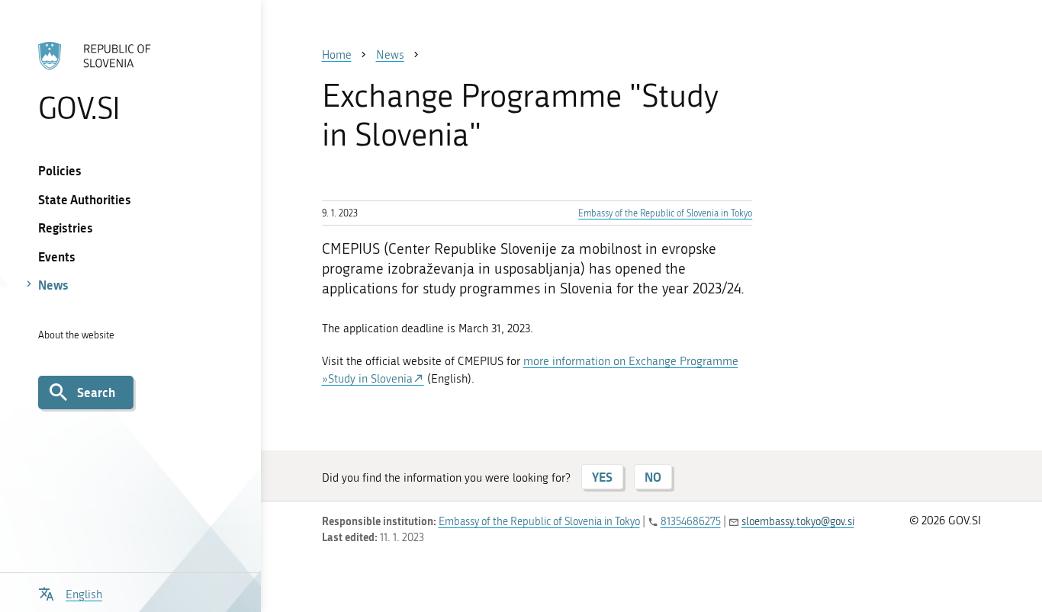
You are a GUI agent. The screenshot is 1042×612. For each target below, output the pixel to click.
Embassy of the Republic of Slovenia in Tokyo (665, 213)
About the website (76, 335)
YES (602, 476)
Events (57, 256)
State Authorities (84, 199)
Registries (65, 227)
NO (653, 476)
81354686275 (691, 521)
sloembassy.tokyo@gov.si (797, 521)
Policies (60, 170)
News (53, 284)
